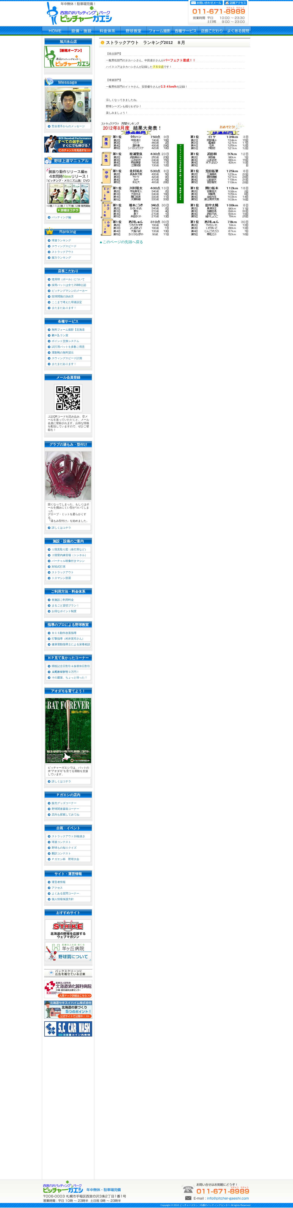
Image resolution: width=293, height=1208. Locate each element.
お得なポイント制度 (64, 611)
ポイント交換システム (65, 341)
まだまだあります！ (64, 307)
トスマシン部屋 (61, 578)
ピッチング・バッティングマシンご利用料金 (107, 30)
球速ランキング (61, 240)
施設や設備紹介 (81, 30)
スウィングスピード (64, 246)
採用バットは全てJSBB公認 (69, 285)
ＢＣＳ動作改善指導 (64, 633)
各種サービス (186, 30)
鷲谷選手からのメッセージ (68, 126)
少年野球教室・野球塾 (134, 30)
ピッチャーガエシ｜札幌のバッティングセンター (205, 1205)
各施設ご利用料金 (63, 599)
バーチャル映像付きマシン (68, 560)
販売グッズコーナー (64, 803)
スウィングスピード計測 (67, 358)
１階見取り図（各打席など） (69, 549)
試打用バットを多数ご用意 (68, 346)
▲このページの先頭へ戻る (121, 242)
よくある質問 (238, 30)
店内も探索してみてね (65, 814)
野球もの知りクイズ (64, 847)
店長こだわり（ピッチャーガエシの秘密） (212, 30)
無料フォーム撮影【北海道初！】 (68, 330)
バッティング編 (61, 217)
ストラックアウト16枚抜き (68, 836)
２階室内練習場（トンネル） (69, 555)
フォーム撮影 (160, 30)
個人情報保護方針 (63, 899)
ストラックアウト (63, 251)
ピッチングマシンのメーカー (69, 290)
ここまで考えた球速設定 (67, 302)
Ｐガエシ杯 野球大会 (65, 859)
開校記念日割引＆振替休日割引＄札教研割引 (71, 667)
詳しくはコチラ (61, 527)
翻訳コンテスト (61, 853)
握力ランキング (61, 257)
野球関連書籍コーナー (65, 808)
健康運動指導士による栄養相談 (71, 644)
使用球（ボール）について (68, 279)
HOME (55, 30)
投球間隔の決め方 (63, 296)
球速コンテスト (61, 842)
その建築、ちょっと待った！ (69, 677)
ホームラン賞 (60, 335)
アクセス (57, 887)
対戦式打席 (58, 566)
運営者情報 (58, 882)
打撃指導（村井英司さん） (68, 638)
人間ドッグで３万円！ (65, 671)
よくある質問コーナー (65, 893)
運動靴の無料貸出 (63, 352)
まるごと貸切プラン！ (65, 605)
